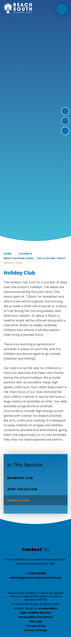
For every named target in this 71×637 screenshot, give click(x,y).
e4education (48, 608)
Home (8, 253)
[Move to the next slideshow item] (65, 111)
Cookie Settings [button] (35, 630)
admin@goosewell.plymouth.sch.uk (35, 577)
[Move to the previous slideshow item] (65, 121)
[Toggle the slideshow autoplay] (65, 131)
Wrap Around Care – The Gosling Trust (35, 258)
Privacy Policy (36, 626)
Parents (25, 253)
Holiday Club (13, 263)
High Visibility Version (35, 612)
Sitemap (35, 621)
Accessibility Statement (35, 617)
